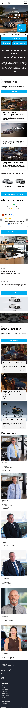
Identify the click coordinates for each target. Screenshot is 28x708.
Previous (1, 19)
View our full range (14, 290)
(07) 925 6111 (4, 579)
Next (26, 19)
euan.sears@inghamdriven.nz (7, 580)
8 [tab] (19, 190)
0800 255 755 (4, 661)
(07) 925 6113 (4, 502)
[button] (1, 218)
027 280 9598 (4, 577)
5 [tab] (13, 190)
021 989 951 (4, 539)
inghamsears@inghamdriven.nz (7, 662)
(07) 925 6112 (4, 541)
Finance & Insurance (6, 690)
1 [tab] (12, 32)
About (3, 682)
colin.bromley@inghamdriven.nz (8, 504)
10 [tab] (22, 190)
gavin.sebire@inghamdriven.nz (8, 465)
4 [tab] (11, 190)
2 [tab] (14, 32)
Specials (3, 684)
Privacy (22, 703)
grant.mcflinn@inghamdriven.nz (8, 542)
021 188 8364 (4, 501)
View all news (14, 337)
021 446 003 (4, 463)
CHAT (10, 467)
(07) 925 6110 (4, 464)
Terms (22, 704)
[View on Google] (3, 215)
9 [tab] (20, 190)
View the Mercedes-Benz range (14, 194)
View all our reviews (14, 229)
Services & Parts (5, 688)
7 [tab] (17, 190)
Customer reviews (5, 700)
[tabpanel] (14, 19)
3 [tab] (16, 32)
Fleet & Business (5, 692)
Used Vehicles (5, 686)
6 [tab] (15, 190)
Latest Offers (14, 91)
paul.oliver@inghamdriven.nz (7, 617)
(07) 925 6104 (4, 616)
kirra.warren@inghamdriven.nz (8, 654)
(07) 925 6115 (4, 652)
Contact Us (4, 694)
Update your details (6, 698)
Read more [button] (7, 221)
